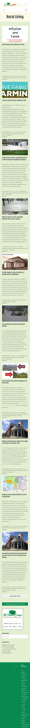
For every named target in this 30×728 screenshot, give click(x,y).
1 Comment (24, 77)
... (7, 71)
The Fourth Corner (17, 77)
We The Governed (7, 653)
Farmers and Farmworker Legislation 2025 (14, 100)
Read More (4, 79)
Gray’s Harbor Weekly (8, 647)
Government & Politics (25, 715)
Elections (24, 688)
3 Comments (8, 359)
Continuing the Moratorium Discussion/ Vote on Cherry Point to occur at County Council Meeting (14, 555)
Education (20, 76)
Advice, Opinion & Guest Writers (24, 675)
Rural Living (10, 77)
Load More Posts (15, 596)
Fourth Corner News (9, 133)
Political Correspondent (25, 723)
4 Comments (19, 415)
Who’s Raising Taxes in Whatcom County (13, 44)
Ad (22, 670)
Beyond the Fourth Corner (25, 682)
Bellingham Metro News (8, 645)
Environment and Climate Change (12, 588)
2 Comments (12, 249)
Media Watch (23, 719)
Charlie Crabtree (6, 76)
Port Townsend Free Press (9, 649)
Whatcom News (6, 651)
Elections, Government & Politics (15, 414)
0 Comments (8, 135)
